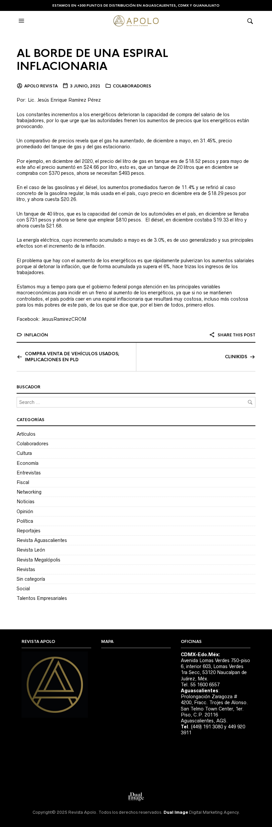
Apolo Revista (41, 86)
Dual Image (176, 812)
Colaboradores (132, 86)
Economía (27, 463)
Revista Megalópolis (38, 559)
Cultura (24, 453)
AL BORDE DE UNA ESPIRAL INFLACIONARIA (92, 60)
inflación (36, 335)
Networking (29, 492)
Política (25, 521)
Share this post (236, 335)
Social (23, 588)
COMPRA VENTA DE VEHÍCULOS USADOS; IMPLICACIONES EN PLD (72, 357)
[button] (22, 21)
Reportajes (28, 530)
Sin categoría (31, 579)
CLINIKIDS (236, 357)
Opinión (25, 511)
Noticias (25, 501)
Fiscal (23, 482)
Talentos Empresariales (42, 598)
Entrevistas (29, 472)
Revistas (26, 569)
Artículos (26, 434)
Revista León (31, 550)
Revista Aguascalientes (42, 540)
